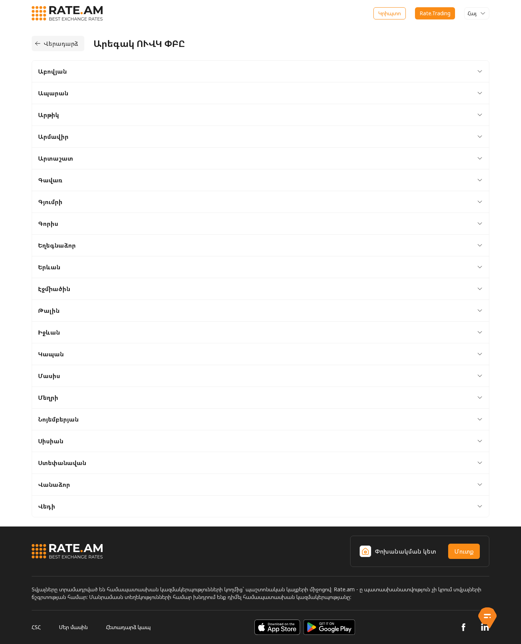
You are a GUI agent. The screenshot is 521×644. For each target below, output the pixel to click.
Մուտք (464, 551)
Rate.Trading (435, 13)
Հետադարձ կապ (128, 627)
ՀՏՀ (36, 627)
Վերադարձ (61, 43)
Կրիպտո (389, 13)
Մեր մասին (73, 627)
